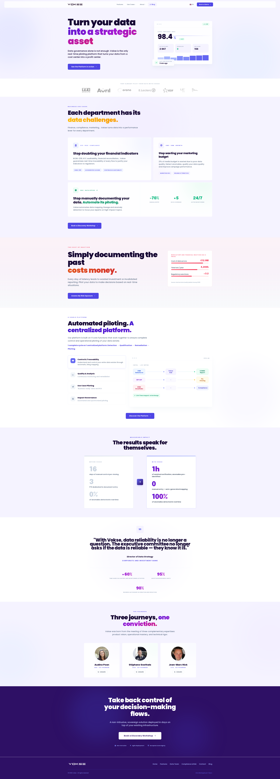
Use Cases (131, 4)
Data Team (174, 764)
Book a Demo (204, 4)
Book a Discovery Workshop (83, 225)
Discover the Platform (138, 416)
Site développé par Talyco (204, 773)
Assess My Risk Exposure (82, 296)
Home (155, 764)
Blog (153, 4)
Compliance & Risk (189, 764)
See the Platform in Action (82, 67)
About (142, 4)
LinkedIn (103, 672)
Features (120, 4)
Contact (202, 764)
